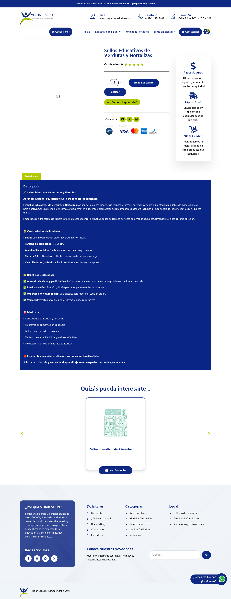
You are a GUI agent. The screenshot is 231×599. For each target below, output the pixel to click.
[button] (123, 119)
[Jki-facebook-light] (28, 558)
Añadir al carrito (144, 82)
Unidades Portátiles (137, 32)
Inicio (87, 32)
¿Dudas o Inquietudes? (123, 102)
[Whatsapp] (45, 558)
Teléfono (151, 15)
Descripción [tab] (31, 176)
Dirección (184, 15)
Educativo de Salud (106, 32)
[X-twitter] (54, 558)
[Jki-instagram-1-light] (37, 558)
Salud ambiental (163, 32)
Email (101, 15)
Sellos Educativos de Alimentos (111, 449)
